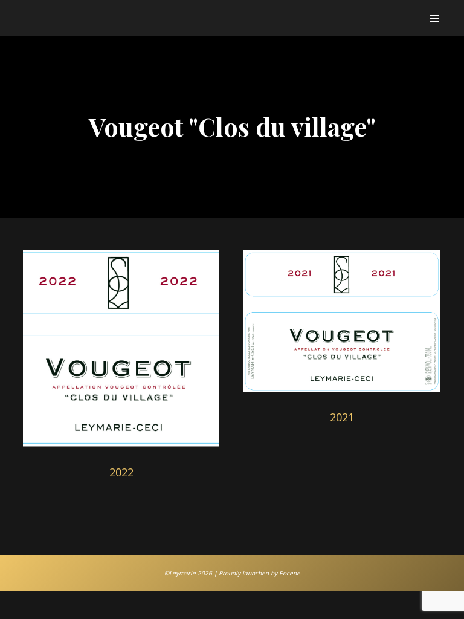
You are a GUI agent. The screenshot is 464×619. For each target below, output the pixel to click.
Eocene (289, 573)
